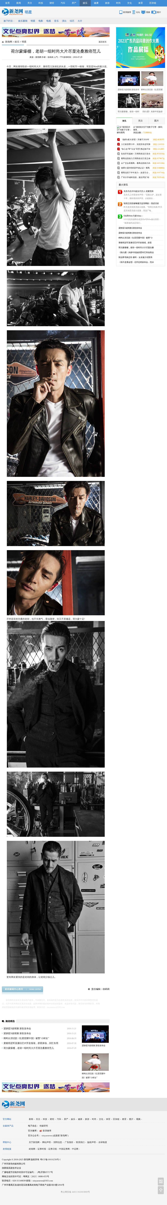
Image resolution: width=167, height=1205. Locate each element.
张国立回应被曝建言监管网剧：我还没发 (141, 203)
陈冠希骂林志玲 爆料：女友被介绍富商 (135, 257)
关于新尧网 (34, 1142)
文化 (129, 3)
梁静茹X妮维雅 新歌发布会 (17, 1028)
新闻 (18, 3)
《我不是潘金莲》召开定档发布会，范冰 (136, 262)
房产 (74, 3)
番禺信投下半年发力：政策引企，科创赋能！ (135, 173)
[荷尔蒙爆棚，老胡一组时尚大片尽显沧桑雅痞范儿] (128, 100)
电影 (40, 21)
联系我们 (80, 1142)
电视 (48, 21)
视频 (148, 12)
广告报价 (69, 1142)
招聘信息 (57, 1142)
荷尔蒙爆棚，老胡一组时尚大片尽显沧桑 (136, 247)
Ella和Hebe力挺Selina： (133, 216)
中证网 (75, 1149)
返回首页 (102, 42)
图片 (159, 12)
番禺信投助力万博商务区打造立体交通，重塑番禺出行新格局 (135, 159)
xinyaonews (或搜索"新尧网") (55, 1135)
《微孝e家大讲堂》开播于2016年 (135, 139)
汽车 (63, 3)
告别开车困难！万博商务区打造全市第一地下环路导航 (135, 154)
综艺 (72, 21)
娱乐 (85, 3)
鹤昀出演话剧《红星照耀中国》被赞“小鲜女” (26, 1038)
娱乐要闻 (22, 21)
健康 (96, 3)
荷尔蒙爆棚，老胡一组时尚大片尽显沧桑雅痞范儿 (29, 1048)
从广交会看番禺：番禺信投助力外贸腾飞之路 (135, 163)
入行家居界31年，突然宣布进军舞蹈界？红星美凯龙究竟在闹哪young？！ (135, 145)
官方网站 (7, 1119)
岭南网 (32, 1149)
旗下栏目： (9, 21)
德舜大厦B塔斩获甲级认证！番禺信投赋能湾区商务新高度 (135, 168)
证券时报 (42, 1149)
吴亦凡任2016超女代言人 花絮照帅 (138, 191)
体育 (140, 3)
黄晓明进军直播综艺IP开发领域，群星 (135, 243)
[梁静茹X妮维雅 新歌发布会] (95, 1034)
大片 (80, 21)
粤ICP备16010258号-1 (50, 1159)
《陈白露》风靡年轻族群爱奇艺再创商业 (136, 252)
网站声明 (46, 1142)
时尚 (118, 3)
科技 (40, 3)
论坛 (138, 12)
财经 (52, 3)
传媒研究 (43, 1126)
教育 (124, 1119)
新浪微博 (127, 12)
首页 (7, 3)
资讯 (124, 121)
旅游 (107, 3)
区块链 (152, 3)
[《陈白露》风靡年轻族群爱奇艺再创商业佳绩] (151, 100)
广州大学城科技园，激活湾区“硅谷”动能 (135, 178)
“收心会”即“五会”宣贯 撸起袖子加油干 (135, 149)
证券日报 (52, 1149)
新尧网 (8, 42)
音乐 (56, 21)
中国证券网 (64, 1149)
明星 (33, 21)
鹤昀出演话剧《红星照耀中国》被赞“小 (136, 238)
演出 (64, 21)
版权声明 (91, 1142)
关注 (29, 3)
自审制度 (103, 1142)
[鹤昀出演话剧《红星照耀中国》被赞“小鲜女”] (95, 1062)
